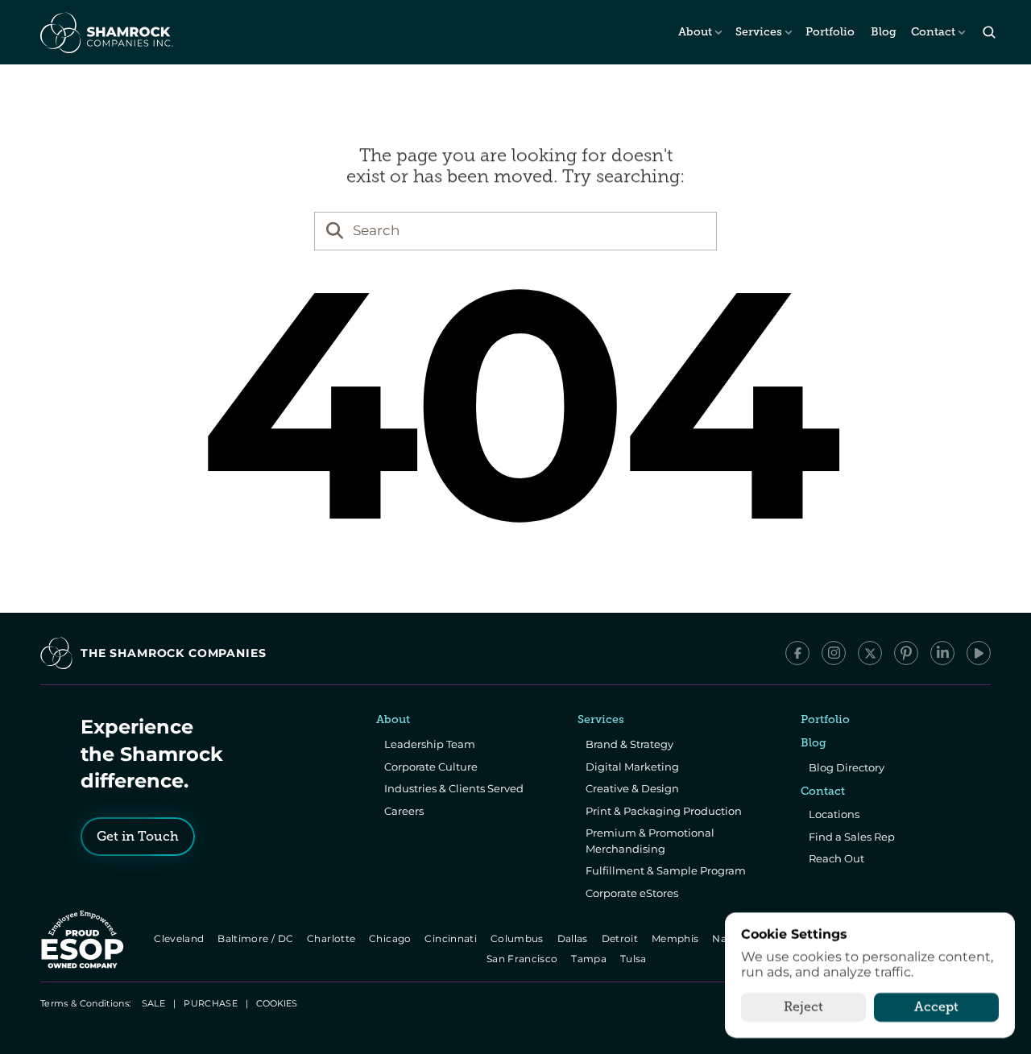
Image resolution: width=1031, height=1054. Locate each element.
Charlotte (332, 938)
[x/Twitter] (870, 653)
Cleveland (180, 938)
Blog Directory (846, 767)
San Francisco (523, 959)
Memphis (676, 938)
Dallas (574, 938)
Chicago (391, 938)
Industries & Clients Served (454, 788)
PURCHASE (211, 1003)
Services (758, 32)
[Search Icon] (989, 33)
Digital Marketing (632, 766)
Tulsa (635, 959)
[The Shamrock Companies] (105, 32)
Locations (834, 814)
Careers (404, 810)
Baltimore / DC (256, 938)
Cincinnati (452, 938)
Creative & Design (632, 788)
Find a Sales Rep (852, 836)
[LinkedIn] (942, 653)
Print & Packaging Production (664, 810)
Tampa (590, 959)
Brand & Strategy (629, 744)
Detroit (621, 938)
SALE (153, 1003)
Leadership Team (429, 744)
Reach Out (836, 858)
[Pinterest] (906, 653)
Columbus (518, 938)
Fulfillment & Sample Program (666, 870)
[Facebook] (797, 653)
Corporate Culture (431, 766)
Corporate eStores (632, 893)
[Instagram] (834, 653)
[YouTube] (979, 653)
